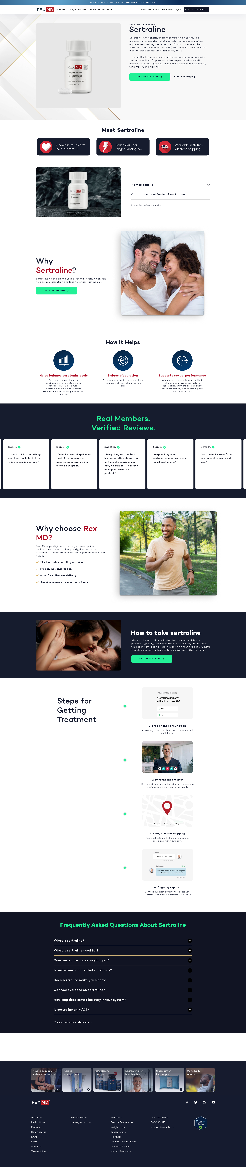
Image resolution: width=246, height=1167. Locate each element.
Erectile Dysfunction (122, 1122)
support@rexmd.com (162, 1127)
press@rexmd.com (81, 1122)
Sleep (84, 9)
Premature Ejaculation (123, 1141)
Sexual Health (62, 9)
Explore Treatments (195, 10)
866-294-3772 (159, 1122)
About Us (36, 1146)
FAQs (34, 1137)
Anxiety (110, 9)
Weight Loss (75, 9)
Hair (103, 9)
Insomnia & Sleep (120, 1146)
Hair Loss (116, 1137)
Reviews (156, 9)
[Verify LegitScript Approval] (200, 1123)
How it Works (167, 9)
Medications (146, 9)
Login (177, 9)
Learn (34, 1141)
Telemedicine (38, 1151)
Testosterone (94, 9)
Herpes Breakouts (121, 1151)
